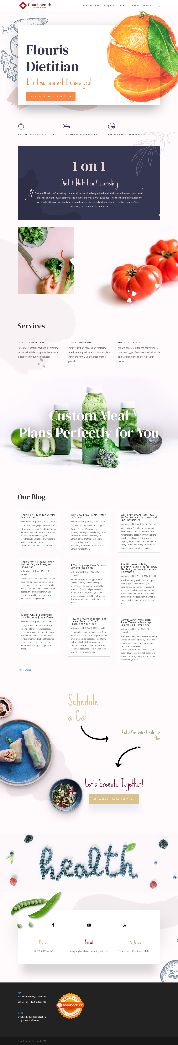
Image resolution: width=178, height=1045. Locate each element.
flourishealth (28, 521)
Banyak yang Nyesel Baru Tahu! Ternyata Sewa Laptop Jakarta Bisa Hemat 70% (138, 622)
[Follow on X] (125, 925)
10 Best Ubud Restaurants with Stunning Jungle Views (37, 616)
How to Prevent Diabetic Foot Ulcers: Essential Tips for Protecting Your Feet (88, 621)
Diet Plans (134, 6)
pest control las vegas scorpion (32, 996)
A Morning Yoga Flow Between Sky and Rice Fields (89, 566)
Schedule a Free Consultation (114, 799)
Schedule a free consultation (51, 97)
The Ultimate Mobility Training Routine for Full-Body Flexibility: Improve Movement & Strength (139, 568)
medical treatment (91, 6)
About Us (147, 6)
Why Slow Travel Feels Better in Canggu (88, 516)
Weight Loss (110, 6)
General (53, 521)
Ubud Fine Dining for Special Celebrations (38, 516)
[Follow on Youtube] (89, 925)
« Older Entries (24, 670)
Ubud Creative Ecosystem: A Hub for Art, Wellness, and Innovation (37, 564)
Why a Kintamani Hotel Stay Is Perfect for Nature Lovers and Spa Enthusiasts (139, 517)
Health (122, 6)
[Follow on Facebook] (53, 925)
